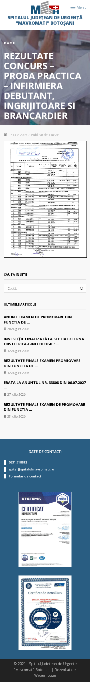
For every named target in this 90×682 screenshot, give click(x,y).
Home (9, 43)
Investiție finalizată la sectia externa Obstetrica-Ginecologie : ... (44, 341)
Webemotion (45, 675)
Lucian (54, 134)
